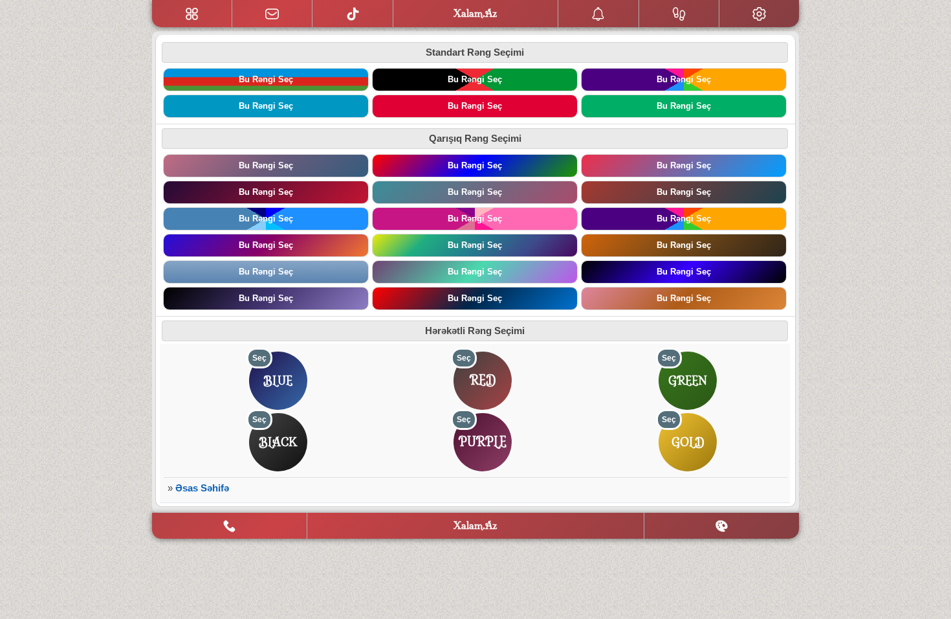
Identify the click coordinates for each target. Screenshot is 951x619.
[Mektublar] (598, 14)
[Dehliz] (192, 14)
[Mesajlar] (272, 14)
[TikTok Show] (352, 14)
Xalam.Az (475, 525)
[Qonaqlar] (679, 14)
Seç (259, 358)
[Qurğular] (759, 14)
